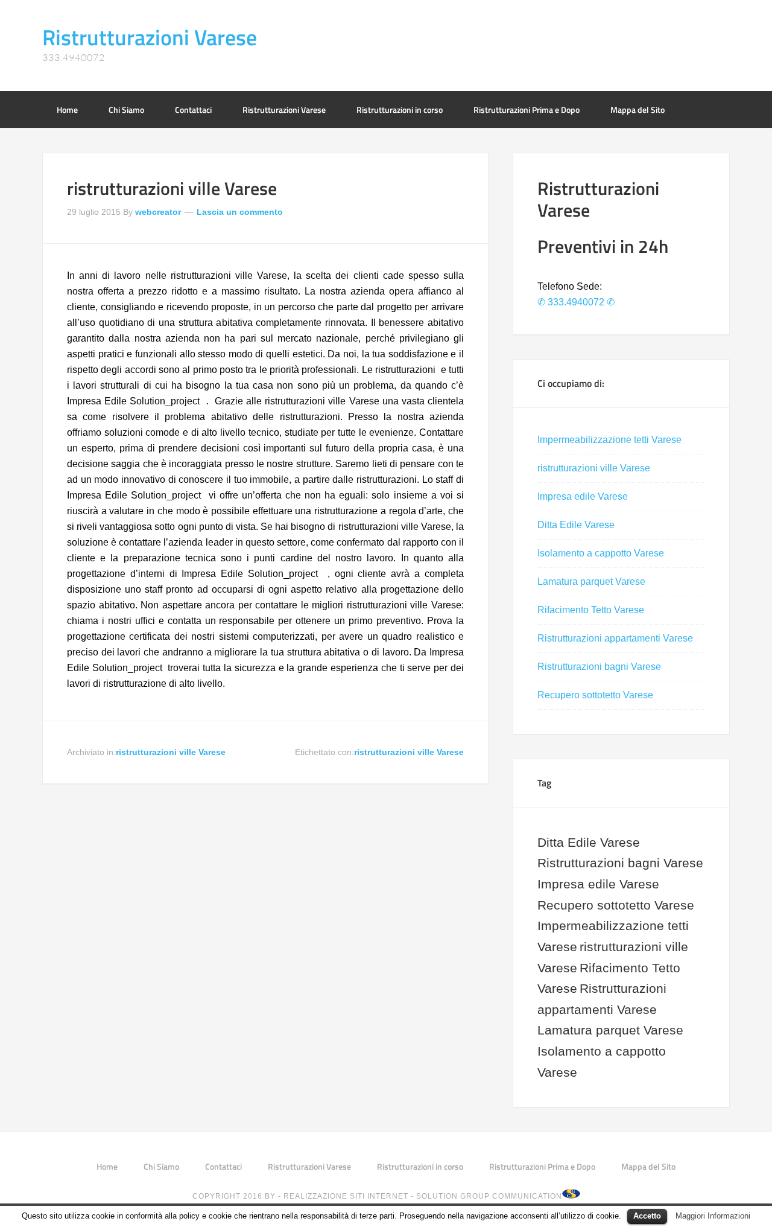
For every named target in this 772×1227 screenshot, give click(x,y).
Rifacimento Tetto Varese (590, 610)
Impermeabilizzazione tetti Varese (609, 440)
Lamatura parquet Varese (591, 581)
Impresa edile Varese (582, 496)
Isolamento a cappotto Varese (600, 553)
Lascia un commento (240, 212)
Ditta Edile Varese (576, 525)
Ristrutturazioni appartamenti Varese (615, 638)
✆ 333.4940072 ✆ (576, 302)
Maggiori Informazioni (713, 1215)
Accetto (647, 1215)
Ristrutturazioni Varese (149, 37)
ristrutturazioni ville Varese (172, 188)
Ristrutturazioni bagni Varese (599, 666)
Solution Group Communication (489, 1196)
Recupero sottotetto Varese (595, 695)
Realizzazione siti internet (345, 1196)
